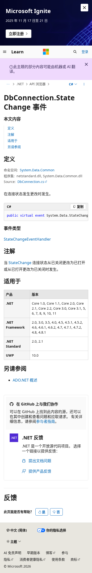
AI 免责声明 (12, 552)
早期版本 (33, 552)
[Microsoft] (46, 52)
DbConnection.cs (30, 181)
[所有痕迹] (8, 84)
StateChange (19, 262)
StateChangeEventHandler (27, 239)
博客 (49, 552)
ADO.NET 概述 (25, 380)
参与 (65, 552)
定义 (11, 128)
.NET (20, 84)
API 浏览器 (37, 84)
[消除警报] (84, 7)
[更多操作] (84, 84)
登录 (85, 51)
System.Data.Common (37, 170)
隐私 (7, 559)
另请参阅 (14, 146)
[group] (46, 215)
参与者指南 (45, 421)
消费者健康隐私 (31, 559)
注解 (11, 134)
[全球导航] (4, 51)
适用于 (12, 140)
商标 (74, 559)
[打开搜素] (75, 51)
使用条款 (58, 559)
